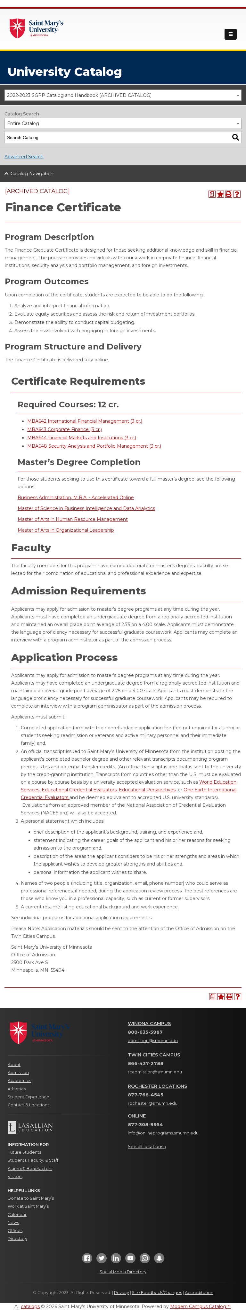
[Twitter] (101, 1260)
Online (137, 1116)
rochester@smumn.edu (152, 1103)
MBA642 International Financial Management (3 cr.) (84, 421)
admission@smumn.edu (153, 1040)
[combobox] (123, 95)
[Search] (236, 137)
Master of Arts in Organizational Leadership (66, 530)
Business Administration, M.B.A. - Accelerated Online (76, 497)
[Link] (36, 28)
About (14, 1064)
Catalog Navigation (32, 173)
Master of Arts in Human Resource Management (73, 519)
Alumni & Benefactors (30, 1168)
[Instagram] (145, 1260)
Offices (15, 1230)
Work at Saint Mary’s (28, 1206)
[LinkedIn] (116, 1260)
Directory (17, 1238)
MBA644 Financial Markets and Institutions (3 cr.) (81, 438)
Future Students (24, 1152)
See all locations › (147, 1146)
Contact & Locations (28, 1104)
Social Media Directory (123, 1271)
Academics (19, 1080)
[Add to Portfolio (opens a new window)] (220, 194)
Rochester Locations (157, 1086)
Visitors (15, 1176)
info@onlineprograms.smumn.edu (163, 1133)
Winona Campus (149, 1023)
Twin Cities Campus (154, 1055)
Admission (18, 1072)
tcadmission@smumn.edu (155, 1072)
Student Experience (28, 1096)
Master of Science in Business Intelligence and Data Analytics (86, 508)
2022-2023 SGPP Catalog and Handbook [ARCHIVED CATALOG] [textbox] (79, 95)
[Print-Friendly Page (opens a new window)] (228, 194)
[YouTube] (130, 1260)
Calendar (17, 1214)
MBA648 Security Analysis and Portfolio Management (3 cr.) (94, 446)
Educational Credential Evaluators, (80, 790)
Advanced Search (24, 157)
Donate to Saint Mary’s (31, 1198)
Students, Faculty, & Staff (33, 1160)
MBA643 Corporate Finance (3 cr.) (64, 429)
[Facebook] (87, 1260)
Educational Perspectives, (147, 790)
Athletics (17, 1088)
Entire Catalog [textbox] (23, 123)
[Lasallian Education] (63, 1127)
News (13, 1222)
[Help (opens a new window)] (237, 194)
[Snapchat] (159, 1260)
